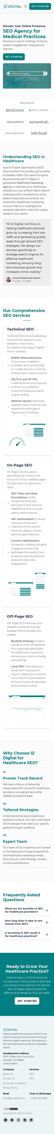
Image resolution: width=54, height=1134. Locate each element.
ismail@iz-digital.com (14, 1098)
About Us (8, 1074)
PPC (31, 1078)
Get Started (40, 6)
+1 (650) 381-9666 (38, 1098)
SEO (31, 1074)
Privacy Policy (10, 1087)
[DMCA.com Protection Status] (10, 1109)
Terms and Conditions (14, 1083)
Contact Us (9, 1078)
